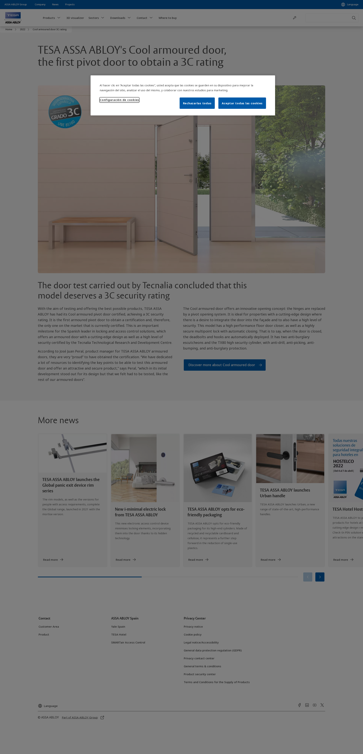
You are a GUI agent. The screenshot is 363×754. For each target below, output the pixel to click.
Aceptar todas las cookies (242, 103)
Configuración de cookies (119, 100)
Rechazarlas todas (197, 103)
